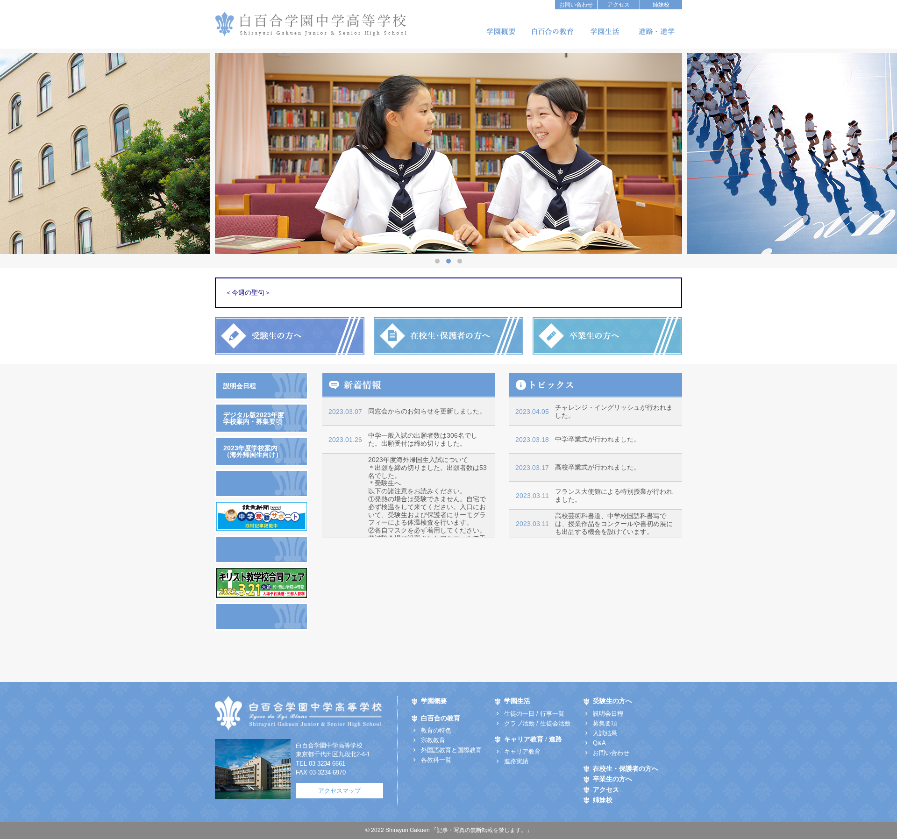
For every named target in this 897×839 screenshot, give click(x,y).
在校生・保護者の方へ (625, 768)
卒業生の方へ (612, 778)
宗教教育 (433, 740)
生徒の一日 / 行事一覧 (534, 713)
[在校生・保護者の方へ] (448, 336)
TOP (710, 660)
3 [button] (459, 261)
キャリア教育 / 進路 (533, 739)
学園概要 (501, 31)
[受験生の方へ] (289, 336)
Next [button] (439, 154)
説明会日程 (239, 386)
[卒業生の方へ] (607, 336)
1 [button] (437, 261)
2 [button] (448, 261)
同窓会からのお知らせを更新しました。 (427, 411)
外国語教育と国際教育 (451, 750)
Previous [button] (458, 154)
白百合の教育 (552, 31)
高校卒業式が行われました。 (597, 467)
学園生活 (604, 31)
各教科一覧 (436, 759)
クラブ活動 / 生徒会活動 (537, 723)
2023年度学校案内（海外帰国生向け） (252, 451)
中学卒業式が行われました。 (597, 439)
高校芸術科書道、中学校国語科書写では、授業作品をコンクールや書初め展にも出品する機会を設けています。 (614, 523)
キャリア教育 (522, 751)
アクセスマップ (339, 790)
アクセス (618, 4)
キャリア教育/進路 (656, 31)
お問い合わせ (576, 4)
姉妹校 (661, 4)
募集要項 (605, 723)
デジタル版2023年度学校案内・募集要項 (253, 418)
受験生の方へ (612, 700)
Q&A (599, 743)
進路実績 (516, 761)
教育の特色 (436, 730)
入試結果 (605, 733)
